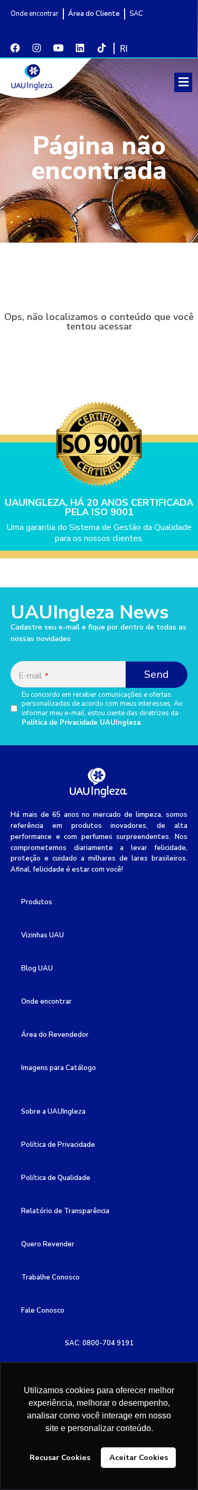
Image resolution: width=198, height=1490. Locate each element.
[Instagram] (36, 47)
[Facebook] (14, 47)
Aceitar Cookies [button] (138, 1457)
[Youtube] (58, 47)
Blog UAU (37, 968)
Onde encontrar (46, 1001)
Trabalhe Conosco (50, 1277)
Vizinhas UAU (42, 935)
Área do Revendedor (55, 1034)
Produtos (36, 902)
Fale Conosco (42, 1310)
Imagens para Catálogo (58, 1068)
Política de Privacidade (58, 1144)
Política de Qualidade (55, 1178)
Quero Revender (47, 1244)
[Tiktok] (101, 47)
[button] (183, 82)
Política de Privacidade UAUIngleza (81, 722)
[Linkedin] (79, 47)
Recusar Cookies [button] (60, 1457)
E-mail (33, 676)
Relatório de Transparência (65, 1211)
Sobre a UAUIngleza (53, 1111)
